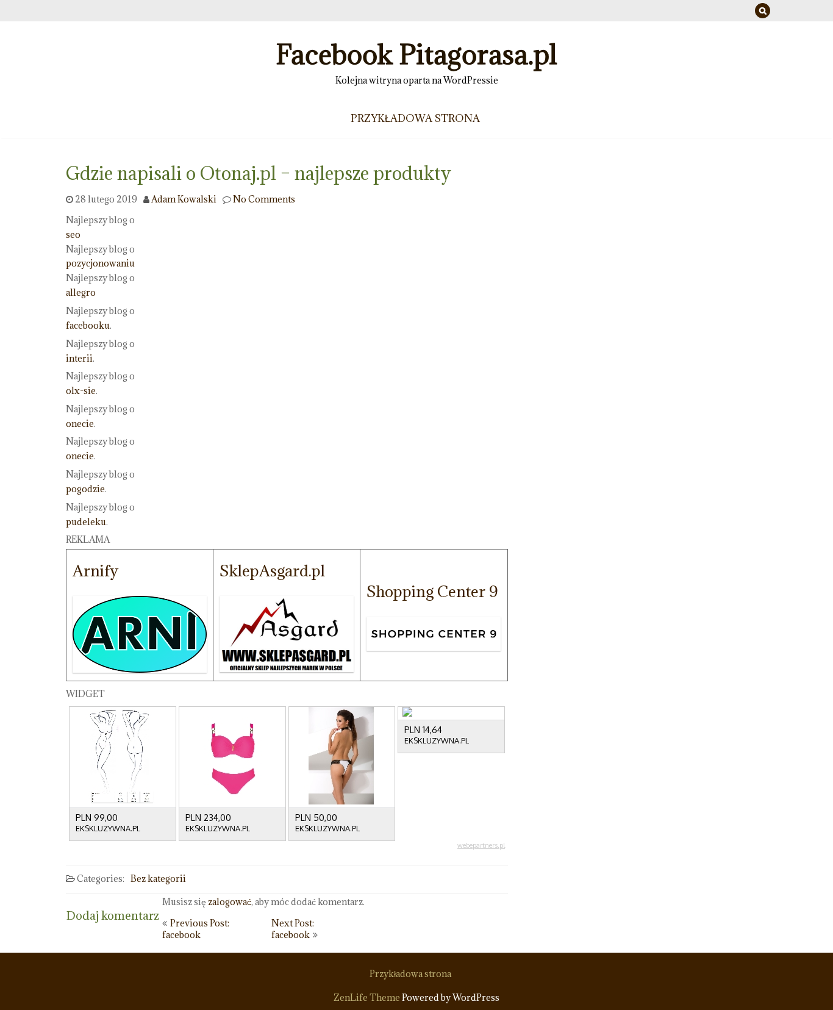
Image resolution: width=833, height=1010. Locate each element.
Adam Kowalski (183, 199)
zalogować (229, 902)
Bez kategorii (158, 878)
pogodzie (85, 489)
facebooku (88, 325)
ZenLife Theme (368, 997)
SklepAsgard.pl (272, 571)
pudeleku (86, 521)
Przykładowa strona (415, 118)
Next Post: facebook (292, 928)
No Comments (264, 199)
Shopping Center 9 (432, 591)
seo (73, 234)
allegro (81, 292)
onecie (80, 423)
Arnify (95, 571)
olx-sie (81, 390)
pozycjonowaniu (100, 263)
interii (79, 358)
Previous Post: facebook (195, 928)
